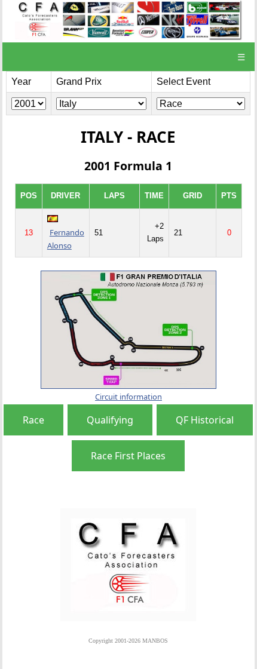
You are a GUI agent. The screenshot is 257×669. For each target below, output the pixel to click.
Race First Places (128, 455)
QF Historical (205, 419)
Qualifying (110, 419)
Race (33, 419)
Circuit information (128, 396)
